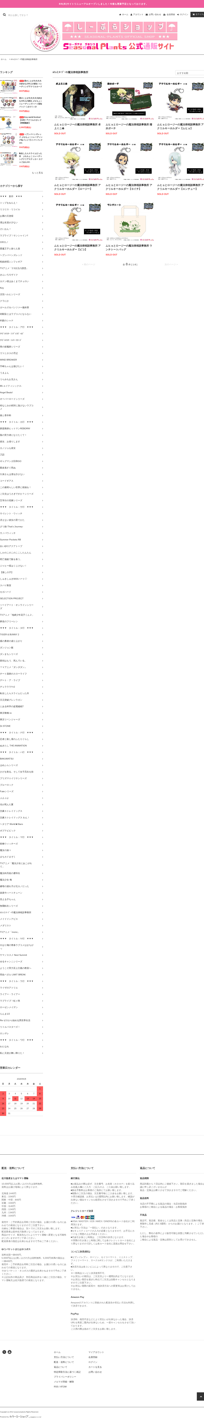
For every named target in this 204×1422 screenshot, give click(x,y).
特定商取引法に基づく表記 (67, 1372)
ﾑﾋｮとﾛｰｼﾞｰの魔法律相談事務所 (24, 59)
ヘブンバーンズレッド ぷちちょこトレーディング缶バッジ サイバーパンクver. (31, 138)
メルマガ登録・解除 (64, 1381)
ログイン (184, 14)
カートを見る (95, 1367)
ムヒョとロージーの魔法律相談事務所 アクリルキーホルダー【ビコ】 (77, 247)
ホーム (125, 14)
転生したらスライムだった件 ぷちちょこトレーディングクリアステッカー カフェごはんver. (31, 157)
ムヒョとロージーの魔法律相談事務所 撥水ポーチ (129, 126)
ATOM (63, 1386)
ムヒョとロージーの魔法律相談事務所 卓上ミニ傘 (77, 126)
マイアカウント (96, 1352)
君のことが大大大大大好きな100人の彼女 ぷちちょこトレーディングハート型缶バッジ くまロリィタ (30, 102)
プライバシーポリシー (65, 1376)
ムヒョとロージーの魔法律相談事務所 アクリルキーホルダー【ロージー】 (77, 187)
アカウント (138, 14)
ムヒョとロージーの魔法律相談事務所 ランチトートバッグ (129, 247)
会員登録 (171, 14)
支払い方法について (64, 1357)
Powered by (4, 1417)
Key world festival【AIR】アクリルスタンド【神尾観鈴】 (30, 120)
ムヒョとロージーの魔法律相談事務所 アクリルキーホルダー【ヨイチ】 (129, 187)
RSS (56, 1386)
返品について (60, 1367)
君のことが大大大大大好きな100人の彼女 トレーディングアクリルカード (30, 84)
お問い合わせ (155, 14)
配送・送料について (64, 1362)
